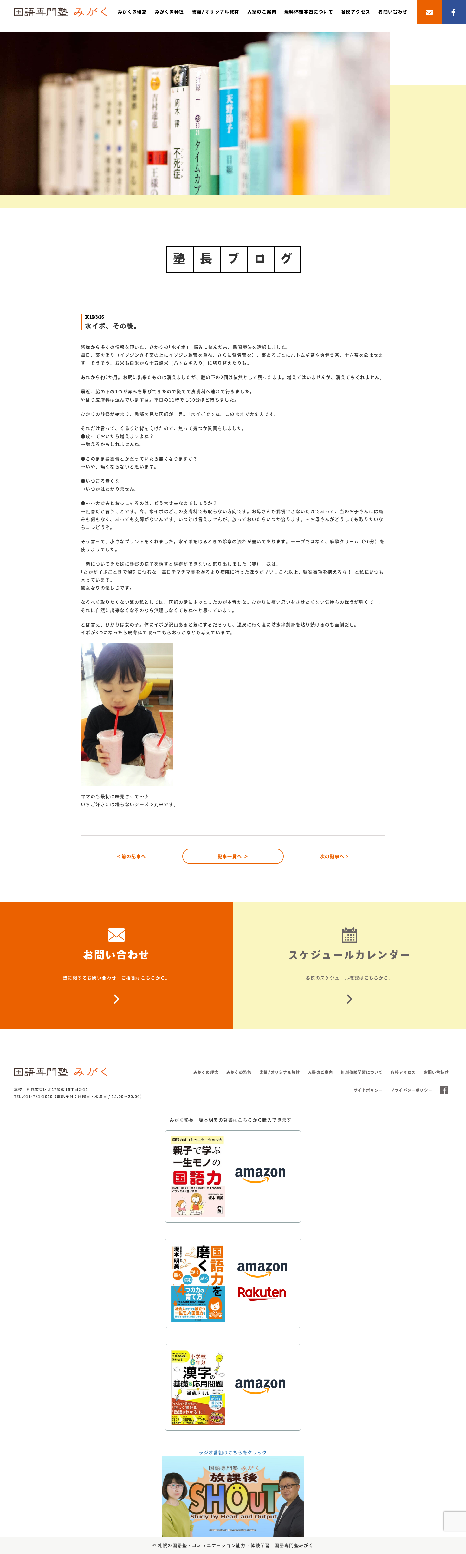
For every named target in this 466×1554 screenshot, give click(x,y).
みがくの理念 (132, 12)
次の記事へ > (334, 856)
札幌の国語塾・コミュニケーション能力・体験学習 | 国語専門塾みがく (236, 1545)
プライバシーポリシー (411, 1090)
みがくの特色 (169, 12)
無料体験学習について (308, 12)
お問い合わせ (392, 12)
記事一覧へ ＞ (233, 856)
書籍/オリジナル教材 (215, 12)
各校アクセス (355, 12)
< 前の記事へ (131, 856)
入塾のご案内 (261, 12)
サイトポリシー (368, 1090)
